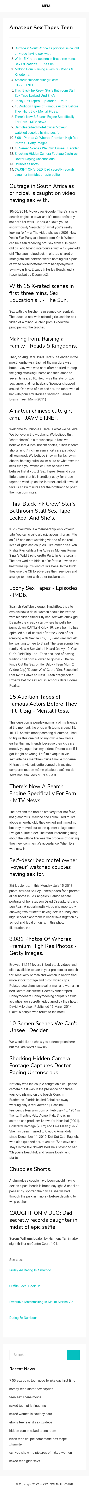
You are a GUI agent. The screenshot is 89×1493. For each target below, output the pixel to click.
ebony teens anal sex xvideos (31, 1422)
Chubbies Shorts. (27, 164)
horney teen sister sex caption (31, 1389)
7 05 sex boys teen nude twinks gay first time (42, 1380)
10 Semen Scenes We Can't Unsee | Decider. (47, 148)
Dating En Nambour (23, 1318)
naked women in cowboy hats (30, 1414)
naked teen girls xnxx (24, 1461)
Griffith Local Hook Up (25, 1286)
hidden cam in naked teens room (32, 1431)
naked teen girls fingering (27, 1406)
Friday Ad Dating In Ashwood (30, 1270)
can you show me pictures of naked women (40, 1453)
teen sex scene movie (25, 1397)
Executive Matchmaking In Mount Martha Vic (41, 1302)
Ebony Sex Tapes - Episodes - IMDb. (41, 101)
